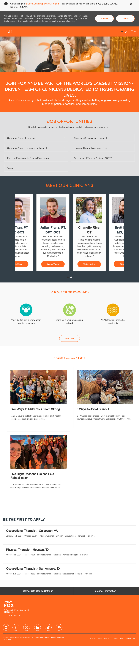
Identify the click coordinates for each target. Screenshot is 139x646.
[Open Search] (122, 31)
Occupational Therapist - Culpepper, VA (32, 530)
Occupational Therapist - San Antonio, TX (33, 568)
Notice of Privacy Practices (99, 638)
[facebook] (6, 627)
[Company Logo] (9, 32)
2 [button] (71, 277)
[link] (38, 397)
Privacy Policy (118, 638)
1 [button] (68, 277)
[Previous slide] (8, 234)
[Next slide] (130, 234)
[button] (127, 31)
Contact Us (131, 638)
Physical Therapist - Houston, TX (27, 549)
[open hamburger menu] (4, 32)
